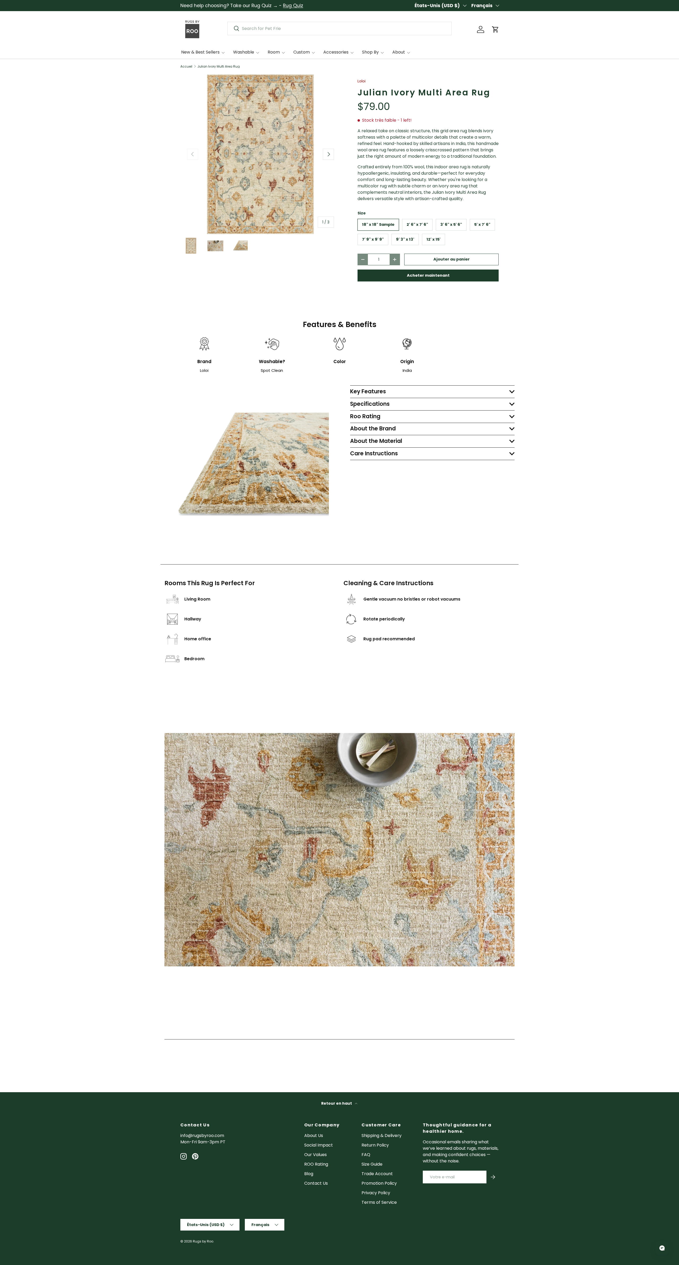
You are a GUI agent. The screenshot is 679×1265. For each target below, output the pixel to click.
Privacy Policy (376, 1193)
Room (274, 52)
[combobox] (339, 28)
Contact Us (316, 1183)
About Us (313, 1135)
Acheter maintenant (428, 275)
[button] (495, 29)
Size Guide (372, 1164)
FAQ (366, 1155)
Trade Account (377, 1174)
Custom (301, 52)
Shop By (370, 52)
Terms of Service (379, 1202)
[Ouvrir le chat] (662, 1248)
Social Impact (318, 1145)
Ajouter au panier (451, 259)
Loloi (361, 81)
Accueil (186, 66)
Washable (243, 52)
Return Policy (375, 1145)
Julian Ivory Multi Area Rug (218, 66)
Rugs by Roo (203, 1241)
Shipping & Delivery (382, 1135)
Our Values (315, 1155)
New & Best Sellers (200, 52)
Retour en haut (337, 1103)
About (398, 52)
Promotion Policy (379, 1183)
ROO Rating (316, 1164)
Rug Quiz (293, 5)
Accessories (336, 52)
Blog (308, 1174)
